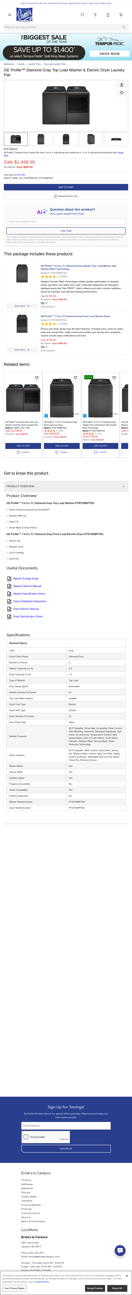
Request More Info (67, 196)
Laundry (21, 64)
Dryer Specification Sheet (27, 616)
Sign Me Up (66, 1148)
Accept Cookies (95, 1288)
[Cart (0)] (121, 15)
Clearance (26, 1200)
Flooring (25, 1192)
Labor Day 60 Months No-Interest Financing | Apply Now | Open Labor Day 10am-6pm (66, 3)
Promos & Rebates (31, 1204)
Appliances (9, 64)
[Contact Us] (108, 15)
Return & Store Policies (33, 1221)
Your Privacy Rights (14, 1288)
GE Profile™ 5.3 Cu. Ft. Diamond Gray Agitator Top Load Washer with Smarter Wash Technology (100, 425)
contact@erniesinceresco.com (44, 1256)
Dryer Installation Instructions (29, 601)
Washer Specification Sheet (29, 593)
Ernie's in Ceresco (34, 1237)
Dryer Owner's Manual (26, 609)
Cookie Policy (42, 1282)
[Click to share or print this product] (122, 84)
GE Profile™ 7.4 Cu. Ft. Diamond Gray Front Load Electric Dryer (75, 316)
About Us (26, 1217)
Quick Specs (20, 306)
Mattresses (27, 1184)
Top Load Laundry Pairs (55, 64)
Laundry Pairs (34, 64)
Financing (26, 1208)
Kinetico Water (29, 1196)
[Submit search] (123, 27)
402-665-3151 (36, 1252)
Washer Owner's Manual (27, 586)
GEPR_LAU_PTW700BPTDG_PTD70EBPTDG (32, 178)
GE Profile (20, 175)
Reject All (117, 1288)
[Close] (126, 1275)
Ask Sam (66, 230)
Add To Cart (66, 187)
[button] (10, 15)
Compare (25, 452)
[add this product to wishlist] (122, 93)
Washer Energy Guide (25, 578)
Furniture (26, 1180)
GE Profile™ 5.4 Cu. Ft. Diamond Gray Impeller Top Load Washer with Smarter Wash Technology (78, 267)
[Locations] (95, 15)
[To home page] (24, 15)
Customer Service (30, 1213)
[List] (82, 15)
